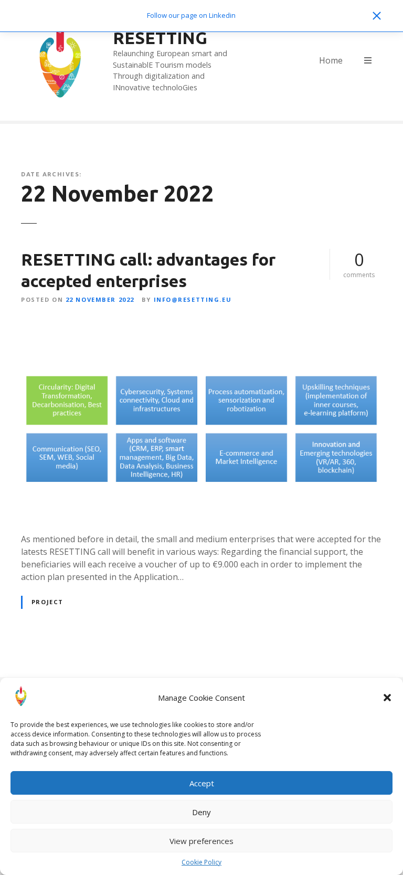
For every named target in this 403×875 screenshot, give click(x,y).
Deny (201, 812)
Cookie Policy (201, 862)
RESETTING (160, 37)
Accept (201, 783)
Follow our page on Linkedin (191, 15)
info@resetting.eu (193, 299)
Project (47, 602)
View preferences (201, 841)
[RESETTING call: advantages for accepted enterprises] (201, 324)
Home (331, 60)
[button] (387, 697)
